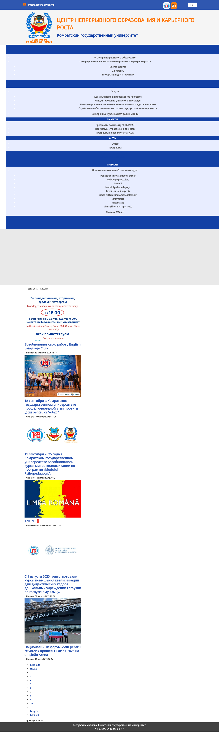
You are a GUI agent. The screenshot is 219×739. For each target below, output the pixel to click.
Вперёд (34, 711)
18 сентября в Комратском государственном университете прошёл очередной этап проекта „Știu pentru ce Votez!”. (51, 406)
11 (31, 707)
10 (31, 703)
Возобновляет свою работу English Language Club (53, 346)
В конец (34, 714)
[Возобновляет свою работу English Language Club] (53, 339)
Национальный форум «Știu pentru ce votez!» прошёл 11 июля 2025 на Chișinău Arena (53, 651)
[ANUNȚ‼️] (53, 516)
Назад (33, 668)
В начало (35, 664)
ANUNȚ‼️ (32, 521)
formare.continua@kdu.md (40, 4)
